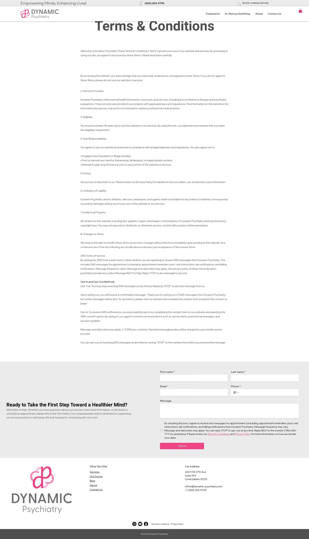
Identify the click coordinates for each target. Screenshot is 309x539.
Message (165, 400)
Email (164, 386)
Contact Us (96, 489)
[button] (300, 10)
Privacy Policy (177, 524)
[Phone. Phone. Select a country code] (236, 392)
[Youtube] (140, 524)
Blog (92, 480)
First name (167, 372)
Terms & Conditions (160, 524)
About (93, 485)
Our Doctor (96, 476)
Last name (238, 372)
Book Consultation (255, 3)
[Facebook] (146, 524)
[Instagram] (134, 524)
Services (94, 471)
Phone (236, 386)
